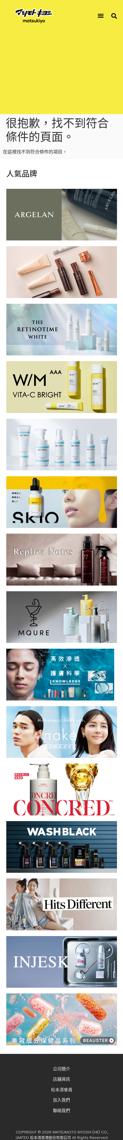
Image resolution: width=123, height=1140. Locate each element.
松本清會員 (61, 1089)
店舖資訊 (61, 1079)
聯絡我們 (61, 1110)
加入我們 (61, 1100)
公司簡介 (61, 1068)
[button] (101, 16)
